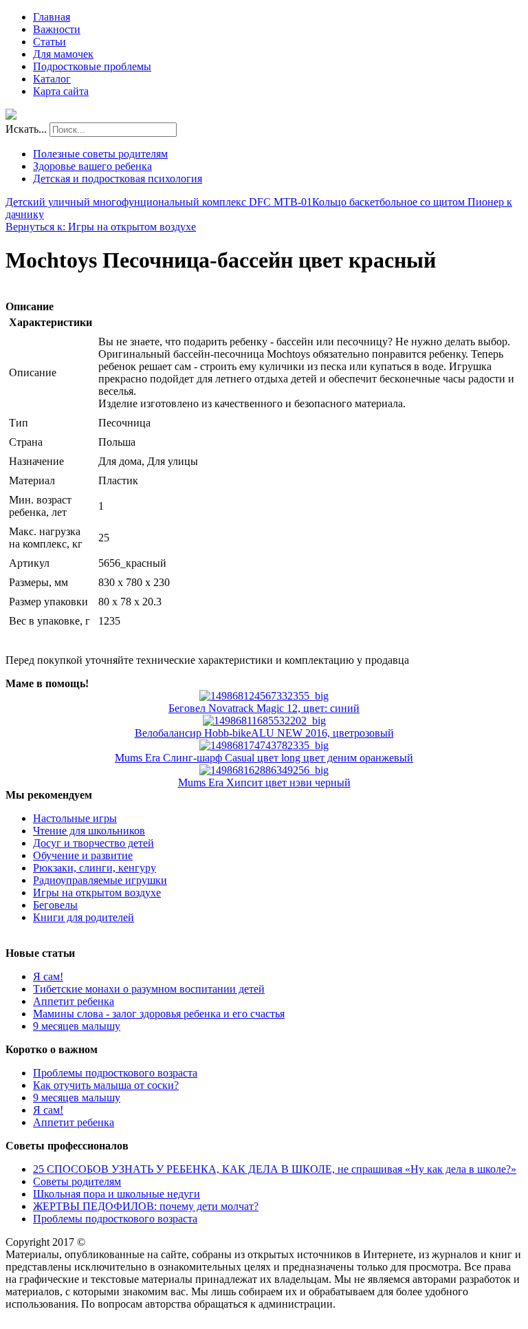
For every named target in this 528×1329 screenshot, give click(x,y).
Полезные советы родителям (100, 154)
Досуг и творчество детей (93, 843)
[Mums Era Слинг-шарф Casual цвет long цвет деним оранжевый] (264, 745)
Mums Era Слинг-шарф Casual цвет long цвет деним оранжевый (264, 758)
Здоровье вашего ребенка (92, 166)
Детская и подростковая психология (117, 178)
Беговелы (55, 905)
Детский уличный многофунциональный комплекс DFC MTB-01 (159, 202)
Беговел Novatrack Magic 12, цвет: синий (264, 708)
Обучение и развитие (83, 855)
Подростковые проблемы (92, 66)
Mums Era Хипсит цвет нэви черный (264, 782)
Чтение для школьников (89, 830)
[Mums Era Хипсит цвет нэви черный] (264, 770)
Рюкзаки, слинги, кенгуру (94, 868)
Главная (51, 17)
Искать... (26, 129)
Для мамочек (63, 54)
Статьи (49, 41)
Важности (56, 29)
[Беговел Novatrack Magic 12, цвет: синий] (264, 696)
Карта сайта (61, 91)
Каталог (52, 79)
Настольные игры (75, 818)
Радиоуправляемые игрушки (100, 880)
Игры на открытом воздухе (97, 892)
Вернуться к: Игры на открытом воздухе (101, 227)
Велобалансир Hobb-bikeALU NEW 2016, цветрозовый (264, 733)
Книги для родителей (83, 917)
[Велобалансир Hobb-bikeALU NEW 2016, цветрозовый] (264, 720)
